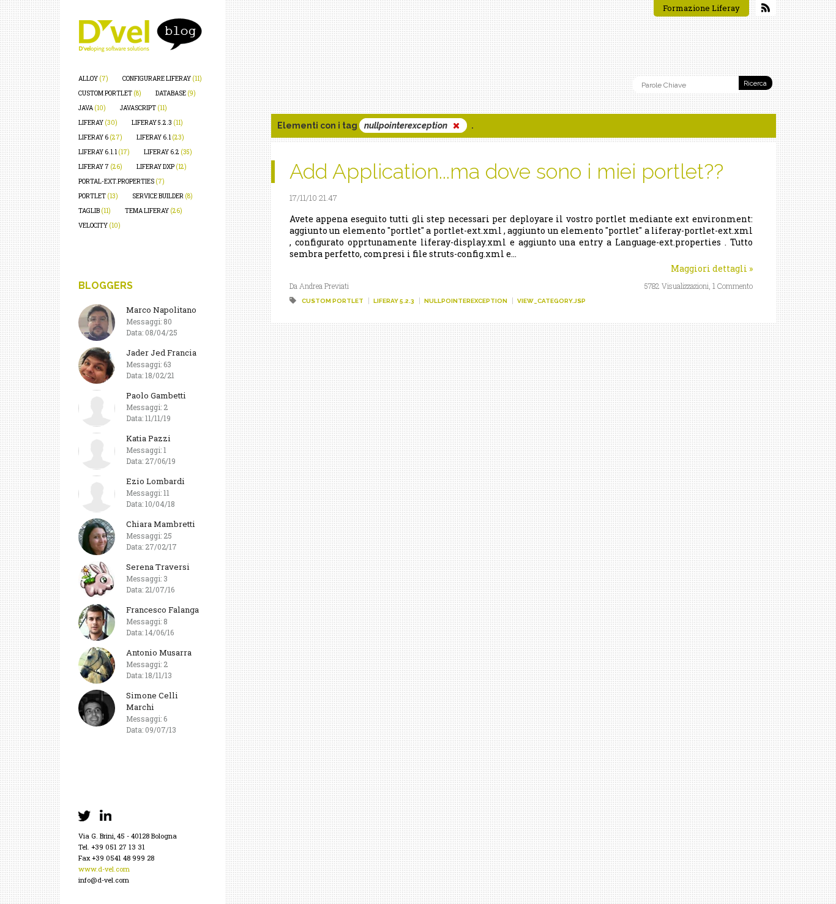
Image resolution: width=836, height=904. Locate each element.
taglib (94, 211)
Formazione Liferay (701, 7)
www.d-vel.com (104, 868)
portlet (98, 196)
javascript (143, 108)
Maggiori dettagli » (712, 268)
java (92, 108)
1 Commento (732, 286)
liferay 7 (100, 167)
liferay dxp (161, 167)
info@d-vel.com (103, 879)
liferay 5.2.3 (157, 123)
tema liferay (153, 211)
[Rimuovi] (455, 125)
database (175, 93)
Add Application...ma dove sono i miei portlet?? (506, 171)
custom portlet (109, 93)
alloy (93, 79)
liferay (98, 123)
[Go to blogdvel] (140, 35)
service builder (162, 196)
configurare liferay (162, 79)
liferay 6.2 (168, 152)
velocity (99, 226)
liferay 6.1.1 (104, 152)
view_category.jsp (551, 300)
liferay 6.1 (160, 137)
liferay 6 (100, 137)
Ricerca (755, 84)
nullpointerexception (465, 300)
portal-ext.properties (121, 181)
